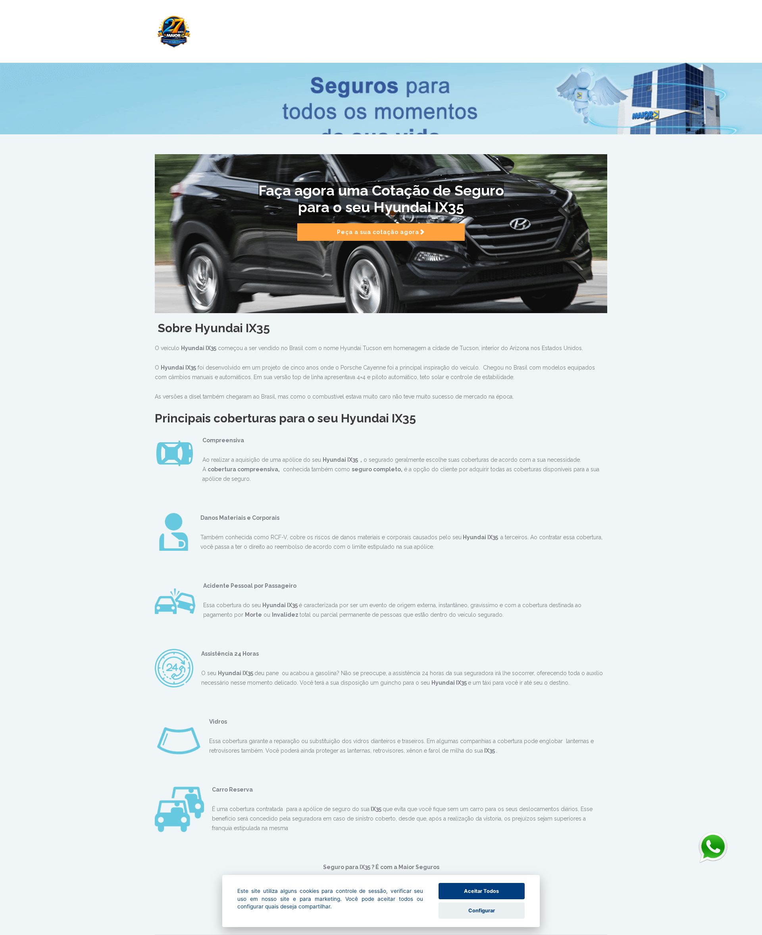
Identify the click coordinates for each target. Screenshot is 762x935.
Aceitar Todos (481, 891)
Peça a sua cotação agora (378, 232)
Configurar (481, 911)
